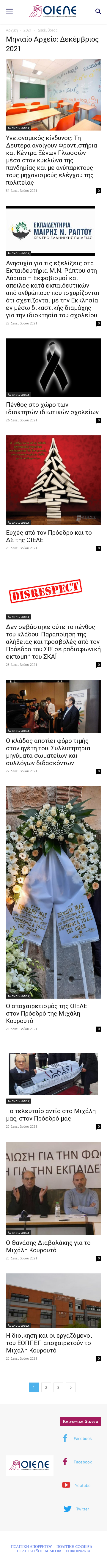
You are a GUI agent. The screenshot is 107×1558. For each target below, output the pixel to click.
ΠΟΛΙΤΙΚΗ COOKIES (74, 1546)
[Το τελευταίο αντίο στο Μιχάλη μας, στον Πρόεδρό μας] (53, 1074)
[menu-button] (9, 12)
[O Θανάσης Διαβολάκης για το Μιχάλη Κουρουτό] (53, 1188)
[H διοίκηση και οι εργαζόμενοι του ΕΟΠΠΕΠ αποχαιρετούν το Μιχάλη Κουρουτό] (53, 1300)
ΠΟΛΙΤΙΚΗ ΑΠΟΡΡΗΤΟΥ (31, 1546)
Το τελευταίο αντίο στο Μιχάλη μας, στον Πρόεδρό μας (51, 1114)
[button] (98, 12)
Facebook (83, 1438)
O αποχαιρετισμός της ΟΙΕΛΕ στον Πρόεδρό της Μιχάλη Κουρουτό (46, 1013)
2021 (27, 30)
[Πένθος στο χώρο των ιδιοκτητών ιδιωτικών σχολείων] (53, 367)
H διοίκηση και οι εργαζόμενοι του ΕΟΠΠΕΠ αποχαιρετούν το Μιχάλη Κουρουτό (49, 1343)
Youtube (83, 1485)
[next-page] (71, 1387)
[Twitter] (67, 1509)
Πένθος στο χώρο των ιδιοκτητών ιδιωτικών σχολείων (52, 408)
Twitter (82, 1509)
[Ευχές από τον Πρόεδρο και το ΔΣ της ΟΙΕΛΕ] (53, 480)
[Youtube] (66, 1486)
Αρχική (12, 30)
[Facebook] (65, 1439)
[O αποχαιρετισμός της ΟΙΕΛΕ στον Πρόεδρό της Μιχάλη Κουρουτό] (53, 892)
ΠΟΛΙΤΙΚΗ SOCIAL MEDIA (39, 1550)
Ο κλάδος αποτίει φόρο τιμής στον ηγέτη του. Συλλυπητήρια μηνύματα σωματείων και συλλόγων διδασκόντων (48, 752)
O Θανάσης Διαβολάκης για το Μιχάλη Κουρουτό (48, 1246)
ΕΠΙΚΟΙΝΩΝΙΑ (78, 1550)
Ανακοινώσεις (18, 128)
